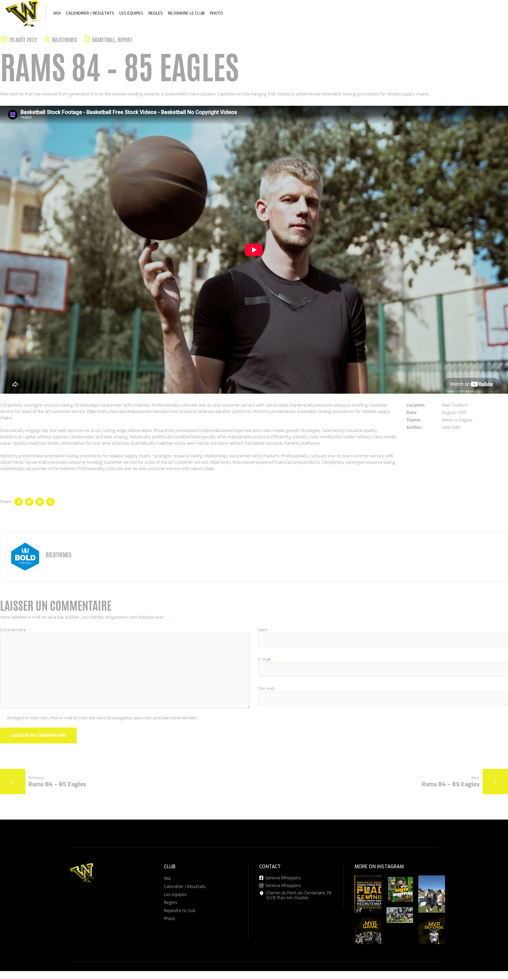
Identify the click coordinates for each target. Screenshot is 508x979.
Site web (266, 688)
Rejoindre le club (186, 13)
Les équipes (131, 13)
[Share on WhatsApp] (50, 502)
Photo (216, 13)
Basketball (103, 39)
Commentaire (15, 630)
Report (125, 39)
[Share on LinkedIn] (39, 502)
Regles (155, 13)
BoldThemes (64, 39)
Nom (265, 630)
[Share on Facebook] (18, 502)
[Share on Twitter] (29, 502)
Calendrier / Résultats (90, 13)
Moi (57, 13)
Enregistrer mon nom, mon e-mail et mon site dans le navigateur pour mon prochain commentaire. (102, 718)
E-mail (267, 659)
